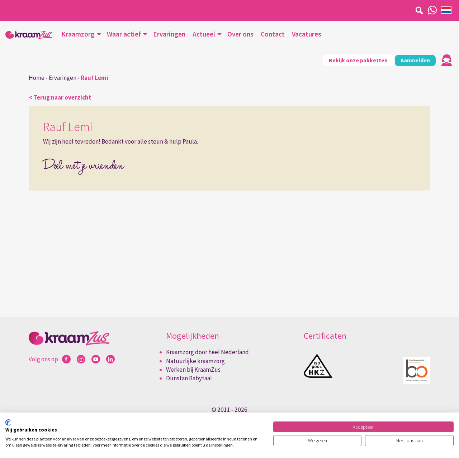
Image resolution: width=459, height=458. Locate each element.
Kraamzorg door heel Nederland (207, 352)
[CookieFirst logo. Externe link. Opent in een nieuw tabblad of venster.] (8, 422)
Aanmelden (415, 60)
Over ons (240, 34)
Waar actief (124, 34)
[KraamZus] (28, 35)
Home (36, 78)
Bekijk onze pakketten (358, 60)
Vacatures (306, 34)
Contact (273, 34)
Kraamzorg (78, 34)
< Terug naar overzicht (60, 97)
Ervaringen (169, 34)
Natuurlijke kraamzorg (195, 361)
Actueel (204, 34)
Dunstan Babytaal (189, 378)
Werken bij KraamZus (193, 369)
